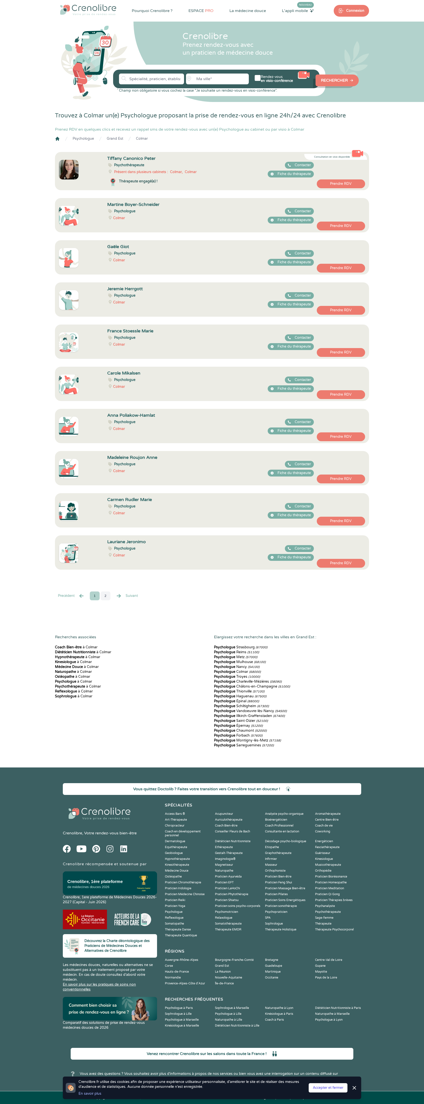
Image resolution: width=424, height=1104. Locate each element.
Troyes (237, 677)
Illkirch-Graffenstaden (249, 716)
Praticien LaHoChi (227, 888)
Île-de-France (224, 983)
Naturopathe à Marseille (332, 1014)
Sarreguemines (244, 745)
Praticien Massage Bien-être (285, 888)
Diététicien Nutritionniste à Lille (237, 1025)
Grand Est (115, 139)
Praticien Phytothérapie (231, 894)
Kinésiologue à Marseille (182, 1025)
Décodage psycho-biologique (285, 841)
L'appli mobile (297, 10)
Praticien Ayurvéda (228, 876)
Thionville (239, 691)
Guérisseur (322, 853)
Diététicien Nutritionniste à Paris (338, 1008)
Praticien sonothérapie (281, 906)
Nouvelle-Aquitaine (228, 977)
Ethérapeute (224, 847)
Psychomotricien (226, 912)
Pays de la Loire (326, 977)
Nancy (237, 667)
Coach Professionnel (279, 825)
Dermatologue (175, 841)
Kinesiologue (324, 859)
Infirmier (271, 859)
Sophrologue (274, 923)
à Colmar (76, 647)
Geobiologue (174, 853)
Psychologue (83, 139)
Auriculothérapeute (228, 819)
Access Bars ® (175, 813)
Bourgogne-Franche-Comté (234, 960)
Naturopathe (224, 870)
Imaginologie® (225, 859)
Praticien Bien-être (278, 876)
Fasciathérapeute (327, 847)
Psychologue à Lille (228, 1014)
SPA (268, 917)
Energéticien (324, 841)
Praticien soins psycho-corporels (237, 906)
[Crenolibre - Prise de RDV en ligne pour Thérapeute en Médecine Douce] (88, 10)
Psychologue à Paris (179, 1008)
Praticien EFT (224, 882)
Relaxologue (223, 917)
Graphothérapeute (278, 853)
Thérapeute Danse (178, 929)
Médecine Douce (176, 870)
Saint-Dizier (241, 721)
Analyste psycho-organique (284, 813)
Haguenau (240, 696)
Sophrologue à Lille (178, 1014)
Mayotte (321, 971)
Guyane (320, 965)
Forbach (238, 735)
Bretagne (271, 960)
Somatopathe (174, 923)
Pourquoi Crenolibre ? (152, 10)
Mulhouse (240, 662)
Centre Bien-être (327, 819)
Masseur (271, 864)
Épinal (236, 701)
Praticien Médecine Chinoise (185, 894)
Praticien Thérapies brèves (334, 900)
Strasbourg (240, 647)
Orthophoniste (275, 870)
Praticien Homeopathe (331, 882)
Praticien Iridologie (178, 888)
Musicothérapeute (328, 864)
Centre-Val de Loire (328, 960)
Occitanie (271, 977)
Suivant (132, 596)
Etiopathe (272, 847)
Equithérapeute (176, 847)
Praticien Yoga (175, 906)
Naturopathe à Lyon (279, 1008)
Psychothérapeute (328, 912)
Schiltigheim (241, 706)
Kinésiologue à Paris (279, 1014)
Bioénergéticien (276, 819)
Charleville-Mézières (248, 681)
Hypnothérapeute (177, 859)
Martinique (273, 971)
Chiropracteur (175, 825)
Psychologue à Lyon (329, 1019)
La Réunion (223, 971)
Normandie (173, 977)
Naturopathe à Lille (228, 1019)
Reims (236, 652)
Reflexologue (174, 917)
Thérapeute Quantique (181, 935)
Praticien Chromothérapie (183, 882)
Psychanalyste (325, 906)
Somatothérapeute (228, 923)
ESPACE (200, 10)
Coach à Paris (274, 1019)
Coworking (322, 831)
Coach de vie (324, 825)
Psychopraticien (276, 912)
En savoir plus (90, 1093)
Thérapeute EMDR (228, 929)
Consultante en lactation (282, 831)
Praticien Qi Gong (327, 894)
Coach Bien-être (226, 825)
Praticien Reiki (175, 900)
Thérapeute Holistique (280, 929)
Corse (169, 965)
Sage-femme (324, 917)
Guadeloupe (273, 965)
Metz (235, 657)
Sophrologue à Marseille (232, 1008)
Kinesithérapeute (177, 864)
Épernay (238, 726)
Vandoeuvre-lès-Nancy (250, 711)
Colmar (142, 139)
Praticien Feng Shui (278, 882)
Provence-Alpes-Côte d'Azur (185, 983)
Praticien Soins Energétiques (285, 900)
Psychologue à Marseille (182, 1019)
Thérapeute (323, 923)
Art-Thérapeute (176, 819)
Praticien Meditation (329, 888)
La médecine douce (247, 10)
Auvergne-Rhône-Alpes (181, 960)
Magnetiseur (224, 864)
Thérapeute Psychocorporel (334, 929)
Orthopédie (323, 870)
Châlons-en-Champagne (252, 686)
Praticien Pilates (276, 894)
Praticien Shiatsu (226, 900)
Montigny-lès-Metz (247, 740)
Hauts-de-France (177, 971)
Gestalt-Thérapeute (229, 853)
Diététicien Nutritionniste (233, 841)
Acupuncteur (224, 813)
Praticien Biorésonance (331, 876)
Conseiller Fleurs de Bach (232, 831)
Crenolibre (72, 833)
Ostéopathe (173, 876)
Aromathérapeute (328, 813)
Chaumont (240, 730)
